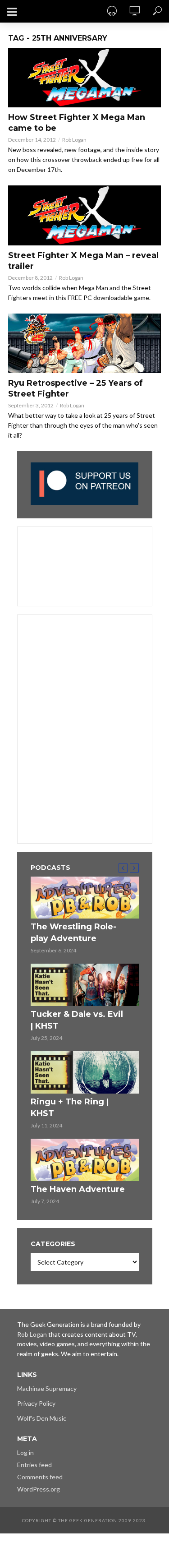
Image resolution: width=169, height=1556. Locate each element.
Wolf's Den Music (41, 1418)
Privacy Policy (36, 1403)
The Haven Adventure (78, 1189)
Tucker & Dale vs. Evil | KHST (77, 1020)
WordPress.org (38, 1489)
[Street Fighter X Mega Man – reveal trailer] (84, 215)
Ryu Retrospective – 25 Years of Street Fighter (75, 388)
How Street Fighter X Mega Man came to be (76, 122)
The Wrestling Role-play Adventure (73, 932)
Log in (25, 1452)
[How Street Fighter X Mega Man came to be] (84, 77)
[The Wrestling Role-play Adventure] (85, 898)
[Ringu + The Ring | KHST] (85, 1072)
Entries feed (34, 1464)
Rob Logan (74, 139)
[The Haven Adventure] (85, 1160)
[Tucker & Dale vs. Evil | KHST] (85, 985)
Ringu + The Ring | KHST (70, 1107)
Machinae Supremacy (47, 1388)
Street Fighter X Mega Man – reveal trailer (83, 260)
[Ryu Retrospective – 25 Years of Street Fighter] (84, 343)
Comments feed (40, 1477)
